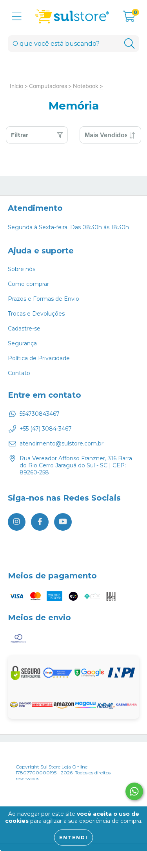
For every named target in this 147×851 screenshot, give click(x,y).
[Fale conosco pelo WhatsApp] (134, 791)
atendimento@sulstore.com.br (61, 443)
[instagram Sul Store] (16, 522)
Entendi (73, 837)
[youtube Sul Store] (63, 522)
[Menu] (16, 16)
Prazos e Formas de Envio (43, 298)
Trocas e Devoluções (36, 313)
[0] (129, 18)
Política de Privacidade (39, 358)
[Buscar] (129, 43)
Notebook (85, 86)
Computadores (48, 86)
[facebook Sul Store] (40, 522)
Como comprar (28, 283)
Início (16, 86)
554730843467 (40, 413)
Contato (19, 373)
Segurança (22, 343)
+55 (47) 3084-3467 (46, 428)
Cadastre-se (24, 328)
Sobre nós (21, 269)
